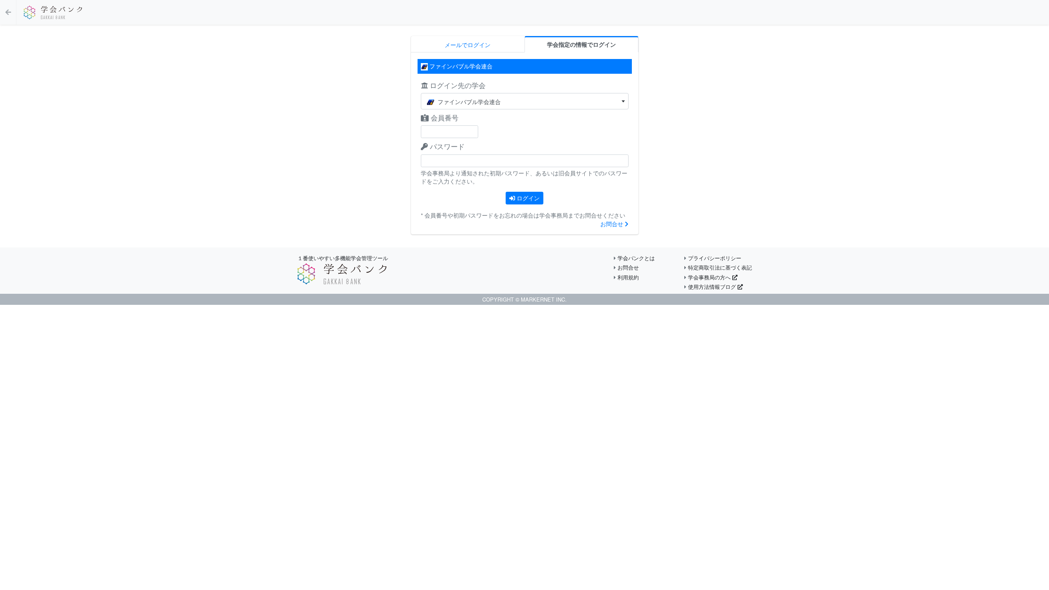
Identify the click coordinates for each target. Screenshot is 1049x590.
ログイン (527, 198)
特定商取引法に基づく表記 (719, 267)
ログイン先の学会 (457, 85)
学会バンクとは (635, 258)
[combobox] (525, 101)
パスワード (446, 146)
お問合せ (612, 224)
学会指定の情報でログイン (581, 44)
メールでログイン (467, 45)
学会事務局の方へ (709, 277)
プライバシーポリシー (713, 258)
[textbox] (524, 101)
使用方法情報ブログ (712, 286)
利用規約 (627, 277)
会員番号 (444, 117)
